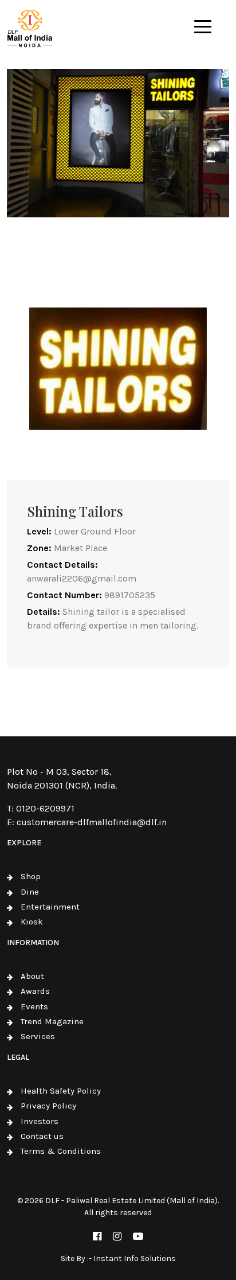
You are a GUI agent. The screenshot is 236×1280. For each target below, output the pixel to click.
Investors (39, 1121)
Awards (35, 991)
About (32, 976)
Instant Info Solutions (134, 1258)
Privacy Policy (48, 1106)
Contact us (42, 1136)
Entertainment (50, 907)
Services (38, 1036)
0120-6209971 (45, 808)
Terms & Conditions (61, 1151)
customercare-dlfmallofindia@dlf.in (92, 822)
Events (34, 1006)
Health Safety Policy (61, 1091)
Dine (30, 892)
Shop (31, 876)
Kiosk (32, 921)
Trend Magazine (52, 1021)
